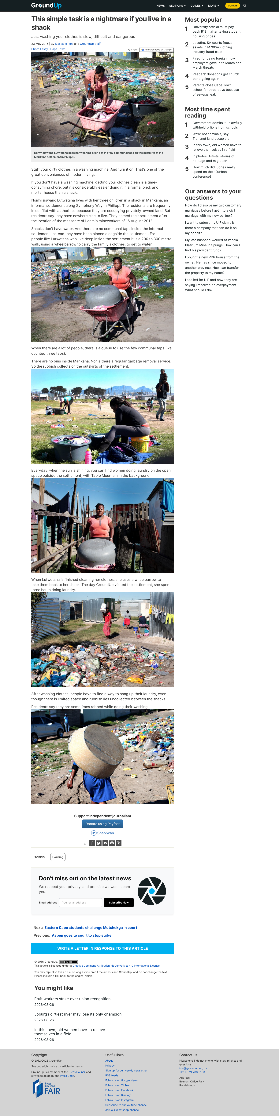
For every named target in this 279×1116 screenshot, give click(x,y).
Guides (197, 5)
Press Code (67, 1075)
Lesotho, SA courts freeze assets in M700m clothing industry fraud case (212, 47)
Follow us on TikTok (117, 1085)
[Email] (105, 845)
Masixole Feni (64, 43)
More (213, 5)
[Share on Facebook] (92, 845)
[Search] (245, 6)
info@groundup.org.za (193, 1068)
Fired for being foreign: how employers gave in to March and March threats (217, 63)
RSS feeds (111, 1075)
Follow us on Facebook (119, 1090)
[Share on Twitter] (99, 845)
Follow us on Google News (121, 1080)
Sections (177, 5)
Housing (57, 857)
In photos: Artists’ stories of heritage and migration (213, 158)
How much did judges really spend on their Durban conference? (214, 171)
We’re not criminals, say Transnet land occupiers (211, 136)
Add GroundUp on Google (158, 49)
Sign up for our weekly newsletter (126, 1070)
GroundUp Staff (90, 43)
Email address (48, 902)
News (161, 5)
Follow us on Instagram (119, 1100)
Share (134, 50)
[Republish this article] (118, 845)
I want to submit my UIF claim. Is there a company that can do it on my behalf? (211, 228)
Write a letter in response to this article (102, 948)
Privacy (110, 1065)
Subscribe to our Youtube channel (126, 1105)
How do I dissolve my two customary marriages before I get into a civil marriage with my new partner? (213, 210)
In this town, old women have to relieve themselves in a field (217, 147)
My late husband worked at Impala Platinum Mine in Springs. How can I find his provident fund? (212, 245)
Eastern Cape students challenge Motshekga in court (90, 927)
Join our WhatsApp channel (122, 1109)
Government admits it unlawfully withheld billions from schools (217, 125)
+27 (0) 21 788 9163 (192, 1072)
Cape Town (57, 49)
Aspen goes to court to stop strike (81, 935)
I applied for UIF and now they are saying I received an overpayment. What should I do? (211, 285)
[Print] (112, 845)
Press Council (77, 1072)
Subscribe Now (119, 902)
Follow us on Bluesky (118, 1095)
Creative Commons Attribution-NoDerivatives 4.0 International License (116, 965)
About (109, 1060)
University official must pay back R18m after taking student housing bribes (216, 31)
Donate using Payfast (102, 824)
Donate (232, 5)
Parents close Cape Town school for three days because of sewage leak (216, 89)
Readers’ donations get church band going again (216, 76)
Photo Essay (39, 49)
